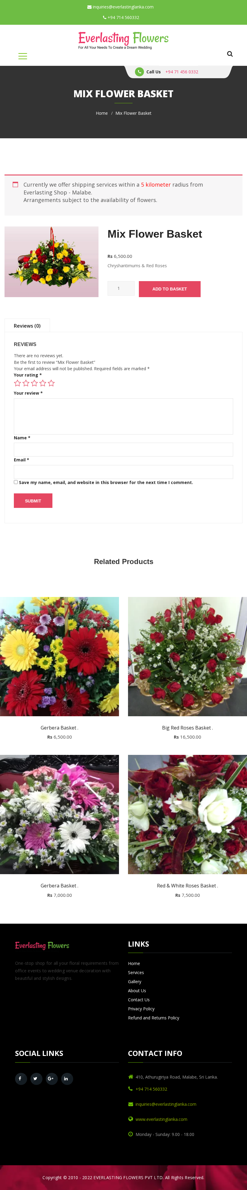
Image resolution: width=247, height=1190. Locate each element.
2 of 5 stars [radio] (26, 383)
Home (102, 113)
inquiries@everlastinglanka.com (123, 7)
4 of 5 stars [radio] (42, 383)
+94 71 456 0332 (181, 72)
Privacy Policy (141, 1009)
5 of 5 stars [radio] (51, 383)
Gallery (134, 981)
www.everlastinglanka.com (161, 1119)
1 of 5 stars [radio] (17, 383)
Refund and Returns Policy (153, 1018)
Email (21, 460)
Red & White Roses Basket (187, 886)
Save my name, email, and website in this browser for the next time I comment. (106, 482)
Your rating (28, 375)
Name (22, 438)
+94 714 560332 (122, 17)
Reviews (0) (27, 325)
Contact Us (139, 999)
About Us (137, 990)
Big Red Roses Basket (187, 728)
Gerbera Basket (59, 728)
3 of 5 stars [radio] (34, 383)
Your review (28, 393)
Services (136, 972)
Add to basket (169, 289)
